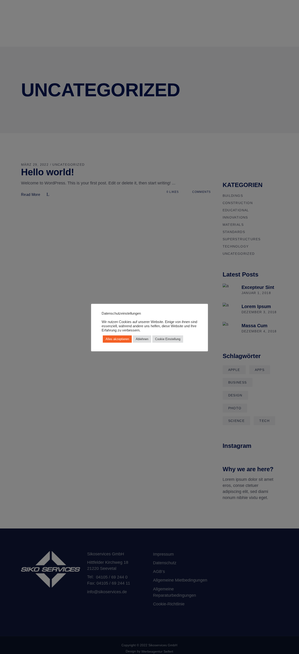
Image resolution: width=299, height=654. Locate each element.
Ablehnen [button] (142, 339)
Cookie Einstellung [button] (167, 339)
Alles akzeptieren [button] (117, 339)
